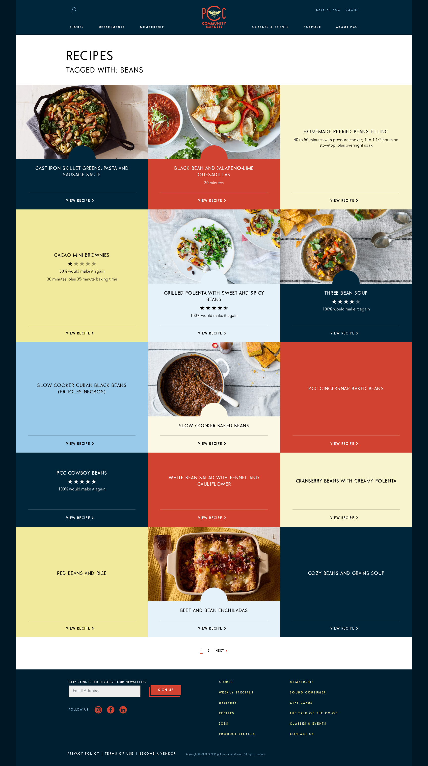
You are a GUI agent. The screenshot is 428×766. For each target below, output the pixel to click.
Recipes (227, 713)
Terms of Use (119, 753)
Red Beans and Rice (82, 573)
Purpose (312, 27)
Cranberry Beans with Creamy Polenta (346, 481)
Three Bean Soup (346, 293)
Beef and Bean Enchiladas (214, 610)
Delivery (228, 703)
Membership (152, 27)
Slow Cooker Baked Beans (214, 425)
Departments (112, 27)
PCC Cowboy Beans (81, 473)
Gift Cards (301, 703)
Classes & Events (270, 27)
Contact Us (302, 734)
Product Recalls (237, 734)
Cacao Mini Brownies (81, 255)
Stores (77, 27)
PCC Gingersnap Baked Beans (346, 388)
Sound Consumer (308, 692)
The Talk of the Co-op (314, 713)
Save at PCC (328, 10)
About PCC (347, 27)
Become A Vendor (157, 753)
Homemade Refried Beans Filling (346, 131)
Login (352, 10)
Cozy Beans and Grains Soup (346, 573)
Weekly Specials (236, 692)
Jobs (224, 723)
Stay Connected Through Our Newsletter (107, 682)
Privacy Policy (83, 753)
